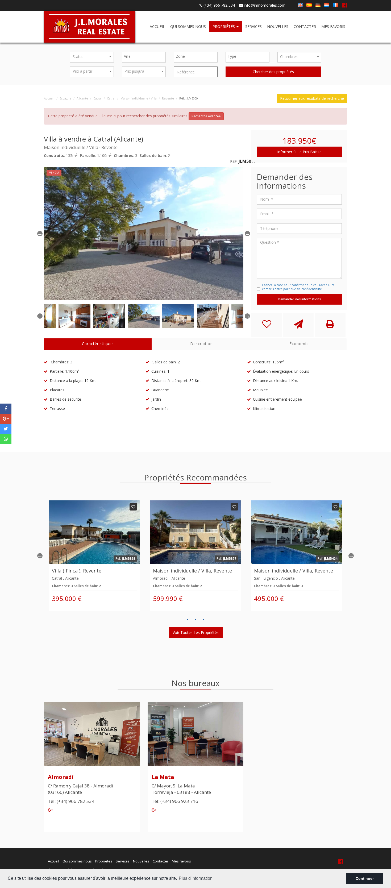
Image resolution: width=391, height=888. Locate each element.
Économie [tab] (299, 343)
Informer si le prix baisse (299, 151)
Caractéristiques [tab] (98, 343)
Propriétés (224, 26)
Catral (97, 98)
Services (253, 26)
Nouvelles (277, 26)
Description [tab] (201, 343)
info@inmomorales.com (264, 5)
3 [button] (203, 619)
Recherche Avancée (206, 116)
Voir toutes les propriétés (196, 632)
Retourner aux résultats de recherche (312, 98)
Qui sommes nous (188, 26)
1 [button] (187, 619)
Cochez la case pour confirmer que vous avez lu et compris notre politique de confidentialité (298, 287)
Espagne (65, 98)
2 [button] (195, 619)
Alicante (82, 98)
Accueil (157, 26)
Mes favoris (333, 26)
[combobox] (144, 57)
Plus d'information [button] (196, 878)
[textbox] (145, 56)
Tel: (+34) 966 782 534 (71, 801)
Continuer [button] (365, 878)
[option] (143, 233)
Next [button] (351, 555)
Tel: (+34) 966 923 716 (175, 801)
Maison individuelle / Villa (138, 98)
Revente (168, 98)
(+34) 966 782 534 (218, 5)
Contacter (305, 26)
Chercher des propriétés (273, 71)
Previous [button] (40, 233)
